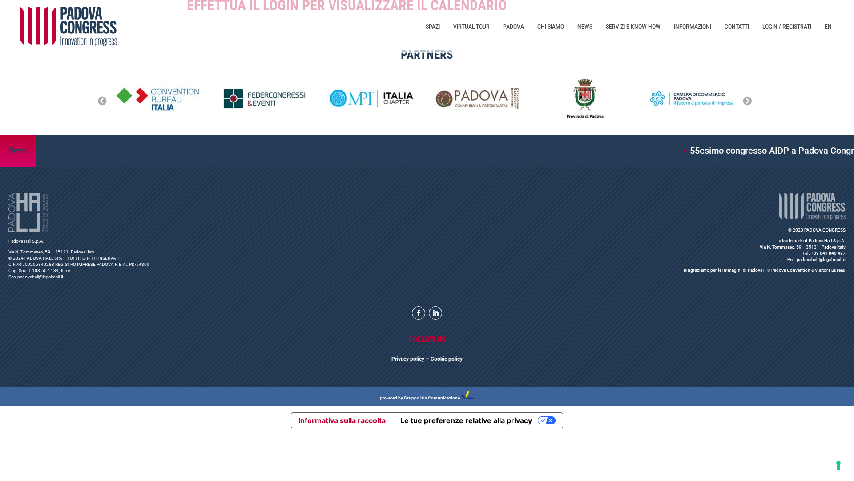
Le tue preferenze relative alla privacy (466, 420)
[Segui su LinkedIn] (435, 313)
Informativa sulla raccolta (342, 420)
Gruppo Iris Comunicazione (432, 397)
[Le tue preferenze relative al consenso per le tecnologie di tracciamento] (838, 465)
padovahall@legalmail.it (40, 276)
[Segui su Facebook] (418, 313)
